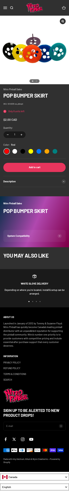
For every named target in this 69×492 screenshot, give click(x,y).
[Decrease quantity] (8, 134)
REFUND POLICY (11, 368)
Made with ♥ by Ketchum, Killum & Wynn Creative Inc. (26, 459)
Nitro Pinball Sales (12, 89)
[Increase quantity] (21, 134)
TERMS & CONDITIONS (14, 374)
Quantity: (8, 127)
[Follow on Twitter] (14, 439)
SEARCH (7, 379)
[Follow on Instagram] (22, 439)
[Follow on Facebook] (5, 439)
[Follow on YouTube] (31, 439)
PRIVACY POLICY (12, 362)
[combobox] (34, 477)
